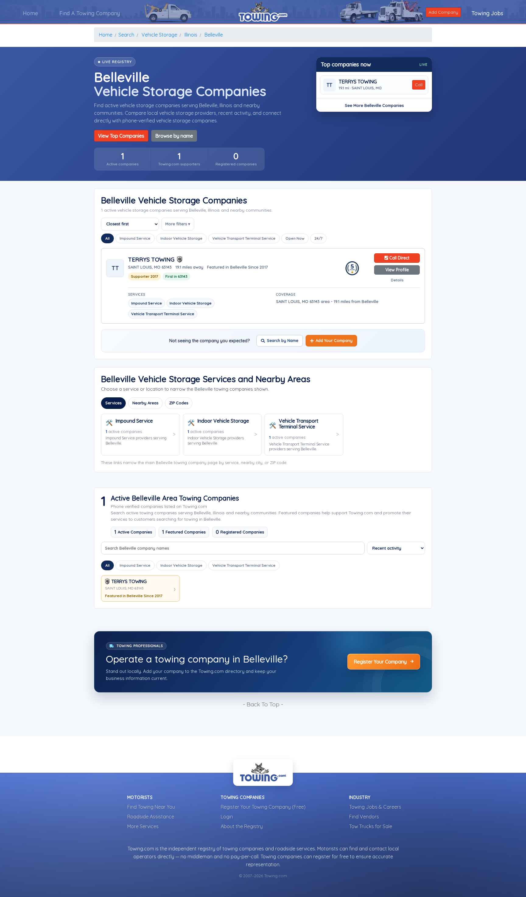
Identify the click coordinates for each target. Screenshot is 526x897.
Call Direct (398, 258)
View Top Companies (121, 136)
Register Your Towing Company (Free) (263, 807)
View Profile (397, 270)
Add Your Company (334, 340)
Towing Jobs (487, 13)
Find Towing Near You (151, 807)
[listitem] (122, 159)
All (107, 238)
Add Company (443, 12)
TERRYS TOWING (358, 82)
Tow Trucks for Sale (370, 826)
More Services (143, 826)
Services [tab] (113, 402)
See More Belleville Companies (374, 105)
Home (30, 13)
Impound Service (135, 238)
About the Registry (242, 826)
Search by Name (282, 340)
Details (397, 280)
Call (419, 84)
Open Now (295, 238)
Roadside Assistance (150, 817)
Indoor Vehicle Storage (181, 238)
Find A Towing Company (89, 13)
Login (227, 817)
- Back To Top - (263, 704)
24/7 (318, 238)
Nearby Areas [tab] (145, 402)
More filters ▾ (177, 223)
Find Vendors (364, 817)
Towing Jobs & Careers (375, 807)
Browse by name (174, 136)
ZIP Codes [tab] (178, 402)
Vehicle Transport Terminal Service (243, 238)
